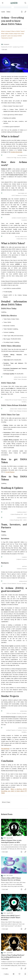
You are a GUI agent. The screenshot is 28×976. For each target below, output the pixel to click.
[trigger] (25, 2)
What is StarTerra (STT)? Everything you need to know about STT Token (14, 791)
